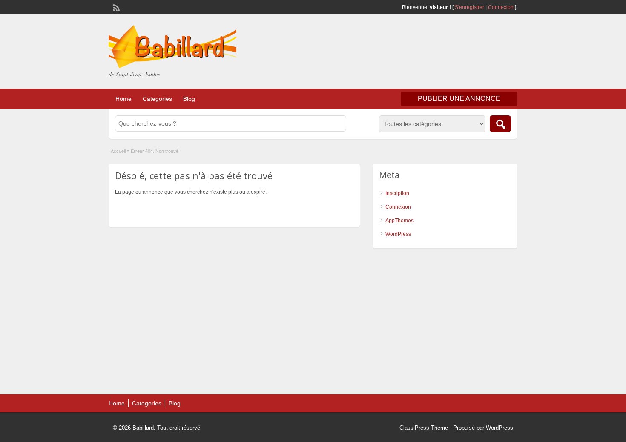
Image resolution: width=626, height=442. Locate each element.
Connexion (501, 7)
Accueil (118, 151)
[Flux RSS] (115, 6)
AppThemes (399, 221)
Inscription (397, 193)
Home (123, 98)
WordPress (398, 234)
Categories (157, 98)
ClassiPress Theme (423, 428)
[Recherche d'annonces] (500, 123)
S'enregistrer (469, 7)
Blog (189, 98)
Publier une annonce (459, 98)
